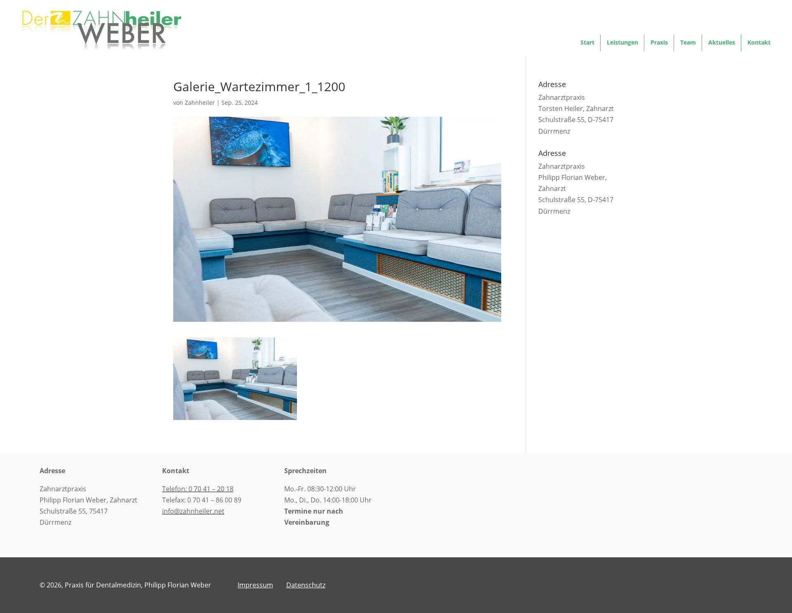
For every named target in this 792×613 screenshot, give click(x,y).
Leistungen (622, 43)
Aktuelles (721, 43)
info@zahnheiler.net (193, 511)
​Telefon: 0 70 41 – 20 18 (197, 488)
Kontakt (759, 43)
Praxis (659, 43)
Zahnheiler (200, 102)
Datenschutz (305, 584)
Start (587, 43)
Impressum (255, 584)
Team (688, 43)
